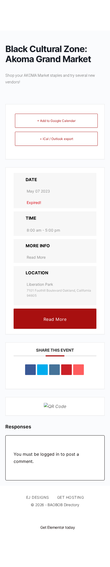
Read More (36, 257)
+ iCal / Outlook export (56, 139)
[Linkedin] (54, 369)
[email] (48, 518)
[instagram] (67, 518)
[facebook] (57, 518)
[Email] (78, 369)
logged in (49, 454)
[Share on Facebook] (30, 369)
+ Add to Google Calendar (56, 121)
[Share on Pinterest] (66, 369)
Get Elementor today (57, 527)
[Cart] (99, 15)
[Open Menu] (8, 15)
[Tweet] (42, 369)
